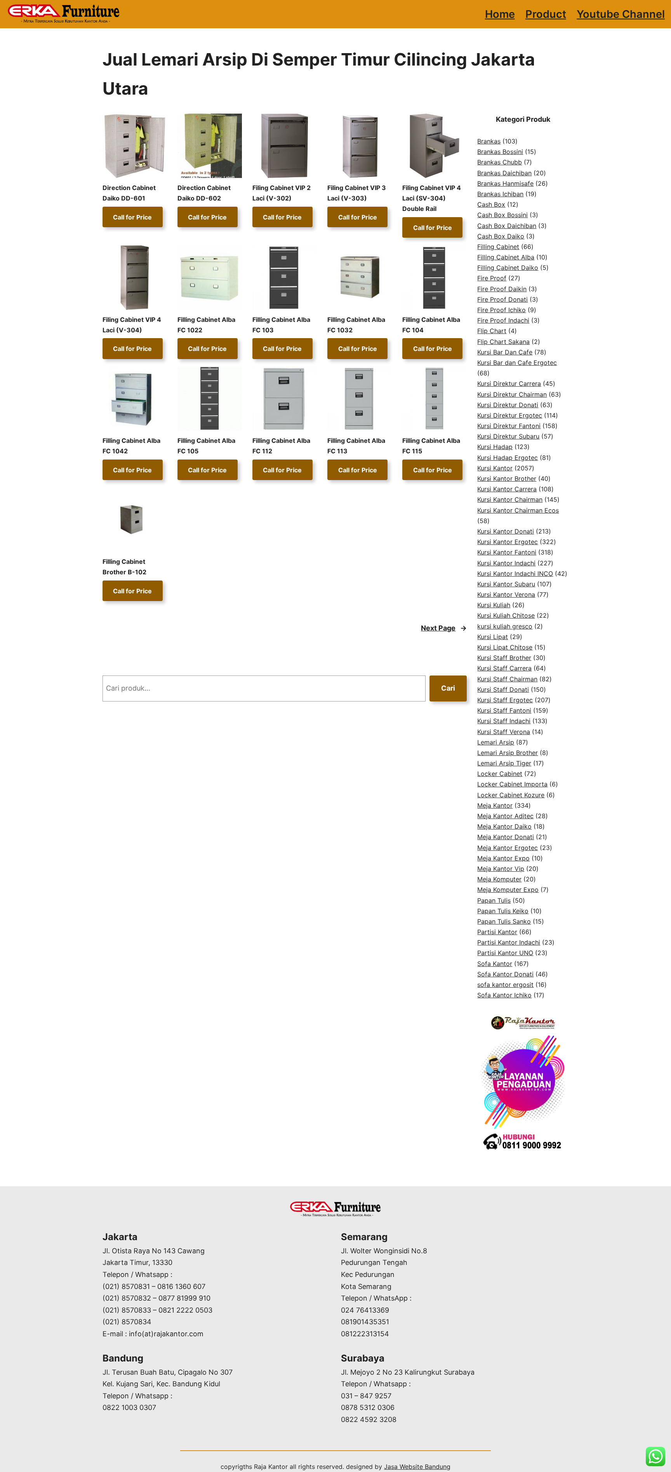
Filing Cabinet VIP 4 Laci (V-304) (132, 325)
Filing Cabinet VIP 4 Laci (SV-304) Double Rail (431, 198)
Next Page (444, 628)
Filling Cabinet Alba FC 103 (281, 325)
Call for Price (132, 217)
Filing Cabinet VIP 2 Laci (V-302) (281, 193)
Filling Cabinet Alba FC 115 (431, 446)
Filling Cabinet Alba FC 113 (356, 446)
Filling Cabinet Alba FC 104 (431, 325)
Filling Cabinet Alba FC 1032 (356, 325)
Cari (448, 688)
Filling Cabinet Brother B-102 (124, 567)
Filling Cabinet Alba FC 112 (281, 446)
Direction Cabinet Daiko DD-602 (204, 193)
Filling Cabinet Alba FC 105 (206, 446)
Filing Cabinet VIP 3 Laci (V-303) (356, 193)
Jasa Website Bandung (417, 1466)
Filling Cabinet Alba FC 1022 (206, 325)
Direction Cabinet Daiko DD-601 (129, 193)
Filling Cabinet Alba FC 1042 (131, 446)
